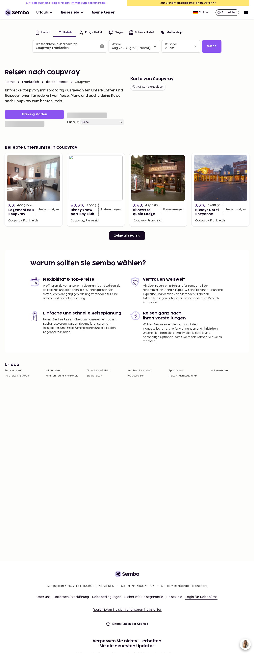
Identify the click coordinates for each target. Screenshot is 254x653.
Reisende (171, 44)
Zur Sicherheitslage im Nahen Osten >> (188, 3)
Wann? (116, 44)
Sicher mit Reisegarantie (143, 597)
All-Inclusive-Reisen (98, 370)
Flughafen (73, 122)
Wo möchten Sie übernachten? (57, 44)
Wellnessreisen (219, 370)
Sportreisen (176, 370)
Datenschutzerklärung (71, 597)
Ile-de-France (57, 82)
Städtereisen (94, 375)
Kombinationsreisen (140, 370)
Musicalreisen (136, 375)
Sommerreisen (13, 370)
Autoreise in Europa (17, 375)
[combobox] (66, 48)
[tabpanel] (127, 46)
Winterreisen (53, 370)
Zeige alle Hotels (127, 235)
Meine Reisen (103, 12)
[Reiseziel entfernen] (102, 46)
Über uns (43, 597)
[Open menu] (246, 12)
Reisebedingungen (106, 597)
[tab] (43, 32)
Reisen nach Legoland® (183, 375)
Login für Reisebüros (201, 597)
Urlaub (42, 12)
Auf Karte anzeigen (150, 86)
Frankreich (30, 82)
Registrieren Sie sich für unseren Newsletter (127, 610)
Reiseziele (70, 12)
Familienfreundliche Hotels (62, 375)
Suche (211, 46)
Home (10, 82)
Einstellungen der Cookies (130, 623)
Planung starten (34, 114)
